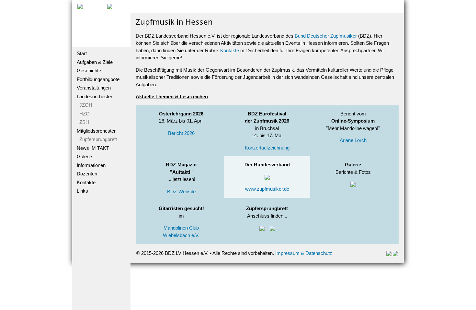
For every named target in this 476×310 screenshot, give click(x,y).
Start (82, 53)
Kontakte (86, 182)
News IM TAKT (93, 148)
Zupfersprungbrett (97, 139)
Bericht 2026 (181, 133)
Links (82, 191)
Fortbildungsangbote (98, 79)
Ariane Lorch (353, 140)
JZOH (84, 105)
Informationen (91, 165)
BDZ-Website (181, 191)
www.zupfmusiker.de (267, 189)
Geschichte (89, 70)
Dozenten (87, 173)
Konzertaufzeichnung (267, 147)
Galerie (84, 156)
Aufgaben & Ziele (95, 62)
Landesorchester (94, 96)
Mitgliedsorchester (96, 131)
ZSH (83, 122)
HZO (83, 113)
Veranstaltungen (94, 87)
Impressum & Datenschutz (303, 253)
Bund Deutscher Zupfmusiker (326, 36)
